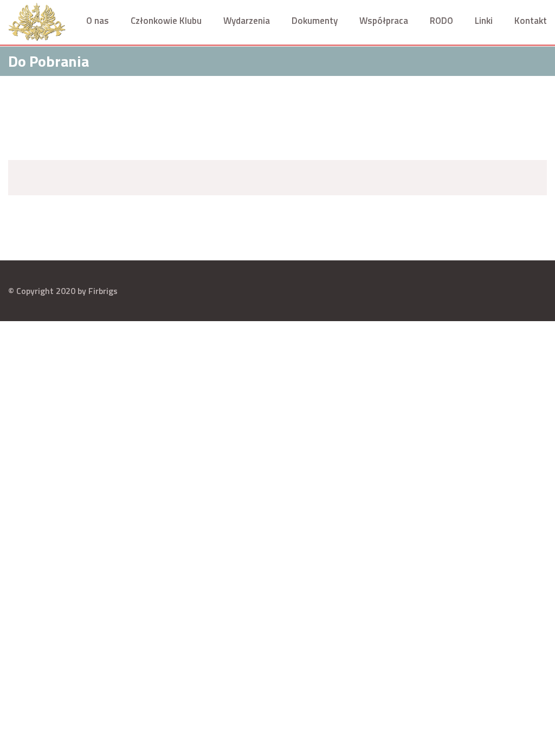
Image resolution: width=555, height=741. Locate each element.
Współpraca (383, 21)
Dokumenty (315, 21)
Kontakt (530, 21)
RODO (441, 21)
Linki (484, 21)
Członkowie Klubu (166, 21)
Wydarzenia (246, 21)
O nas (97, 21)
